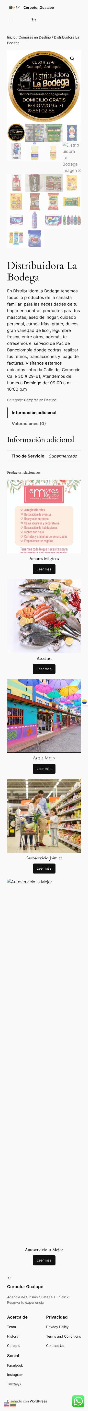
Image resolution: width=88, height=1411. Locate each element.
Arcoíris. (44, 658)
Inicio (11, 37)
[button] (72, 58)
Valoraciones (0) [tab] (29, 423)
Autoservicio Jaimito (44, 858)
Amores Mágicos (44, 558)
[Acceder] (22, 20)
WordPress (38, 1401)
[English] (7, 1404)
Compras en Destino (35, 37)
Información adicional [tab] (34, 412)
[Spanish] (13, 1404)
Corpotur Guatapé (38, 7)
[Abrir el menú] (10, 20)
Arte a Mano (44, 758)
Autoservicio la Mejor (44, 1249)
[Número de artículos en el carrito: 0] (33, 20)
